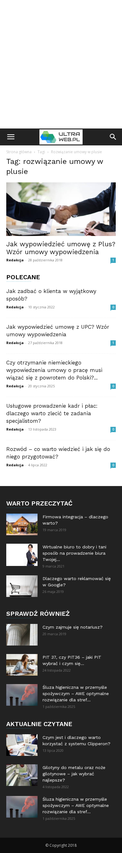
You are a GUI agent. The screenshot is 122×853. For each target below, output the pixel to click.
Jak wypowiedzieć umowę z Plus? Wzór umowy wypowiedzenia (60, 248)
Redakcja (15, 260)
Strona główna (19, 151)
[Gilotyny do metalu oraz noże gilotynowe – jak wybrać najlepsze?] (22, 775)
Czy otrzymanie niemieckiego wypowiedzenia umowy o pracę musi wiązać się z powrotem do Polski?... (54, 370)
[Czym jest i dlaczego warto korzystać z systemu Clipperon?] (22, 745)
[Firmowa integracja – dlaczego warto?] (22, 524)
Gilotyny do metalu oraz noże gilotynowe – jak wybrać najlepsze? (74, 773)
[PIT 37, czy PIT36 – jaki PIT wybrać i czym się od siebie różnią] (22, 665)
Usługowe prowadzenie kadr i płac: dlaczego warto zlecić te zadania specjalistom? (52, 413)
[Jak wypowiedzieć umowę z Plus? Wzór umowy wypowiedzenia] (61, 209)
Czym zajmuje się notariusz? (73, 627)
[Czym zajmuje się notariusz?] (22, 635)
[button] (11, 136)
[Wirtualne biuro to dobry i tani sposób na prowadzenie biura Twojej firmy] (22, 555)
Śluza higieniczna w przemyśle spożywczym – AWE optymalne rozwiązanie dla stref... (76, 693)
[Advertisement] (61, 64)
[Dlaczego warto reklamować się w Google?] (22, 586)
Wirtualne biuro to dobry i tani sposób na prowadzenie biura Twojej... (74, 553)
